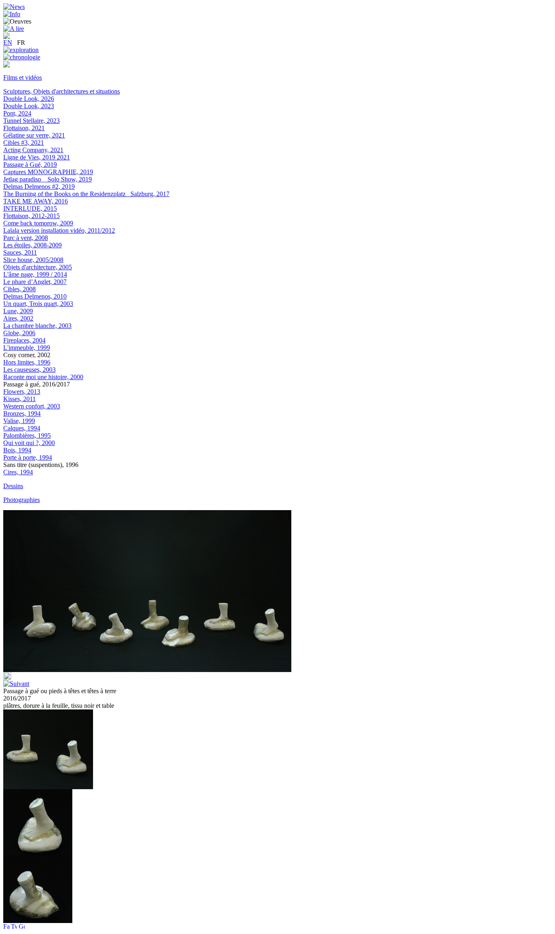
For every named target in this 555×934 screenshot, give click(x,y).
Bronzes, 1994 (22, 413)
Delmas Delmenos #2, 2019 (39, 186)
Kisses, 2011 (19, 398)
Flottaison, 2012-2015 (31, 215)
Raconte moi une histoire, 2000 (43, 376)
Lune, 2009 (18, 311)
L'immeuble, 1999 (26, 347)
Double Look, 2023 (28, 106)
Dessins (13, 485)
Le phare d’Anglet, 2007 (35, 281)
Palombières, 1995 (27, 435)
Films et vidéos (22, 77)
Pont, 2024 (17, 113)
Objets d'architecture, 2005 (37, 267)
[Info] (11, 14)
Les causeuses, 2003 (29, 369)
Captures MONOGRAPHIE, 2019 (48, 171)
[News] (14, 6)
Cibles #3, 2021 (23, 142)
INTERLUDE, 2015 (30, 208)
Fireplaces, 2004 (24, 340)
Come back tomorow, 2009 (38, 223)
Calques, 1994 (21, 428)
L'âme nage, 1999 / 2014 (35, 274)
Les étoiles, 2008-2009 (32, 245)
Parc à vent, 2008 (25, 237)
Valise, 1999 (19, 420)
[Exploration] (21, 49)
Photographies (21, 499)
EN (7, 42)
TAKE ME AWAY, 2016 (35, 201)
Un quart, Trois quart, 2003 (38, 303)
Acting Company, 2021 (33, 149)
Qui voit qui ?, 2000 (29, 442)
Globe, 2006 (19, 333)
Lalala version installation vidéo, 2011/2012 (59, 230)
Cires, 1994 (18, 472)
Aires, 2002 (18, 318)
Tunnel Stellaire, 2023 (31, 120)
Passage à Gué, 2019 (30, 164)
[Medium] (6, 65)
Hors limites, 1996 (26, 362)
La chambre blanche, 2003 (37, 325)
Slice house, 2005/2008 (33, 259)
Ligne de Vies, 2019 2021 (36, 157)
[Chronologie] (21, 57)
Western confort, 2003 (31, 406)
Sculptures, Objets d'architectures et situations (61, 91)
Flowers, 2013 (21, 391)
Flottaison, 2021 (24, 127)
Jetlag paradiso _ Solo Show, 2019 (47, 179)
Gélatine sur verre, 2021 (34, 135)
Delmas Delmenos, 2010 (35, 296)
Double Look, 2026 (28, 98)
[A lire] (13, 28)
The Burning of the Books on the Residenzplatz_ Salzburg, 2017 (86, 193)
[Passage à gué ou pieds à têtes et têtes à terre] (37, 852)
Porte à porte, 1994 (27, 457)
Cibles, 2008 (19, 289)
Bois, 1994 (17, 450)
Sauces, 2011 (20, 252)
